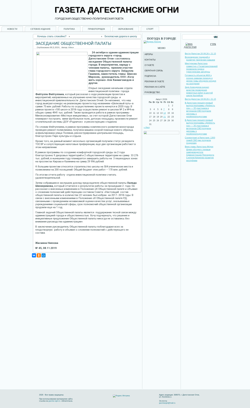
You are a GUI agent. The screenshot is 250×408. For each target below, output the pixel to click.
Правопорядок (96, 29)
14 (164, 113)
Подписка (150, 76)
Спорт (149, 29)
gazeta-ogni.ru (54, 401)
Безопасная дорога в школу (121, 36)
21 (164, 117)
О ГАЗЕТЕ (149, 65)
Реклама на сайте (155, 87)
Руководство (152, 92)
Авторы (149, 54)
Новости (12, 29)
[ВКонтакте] (34, 255)
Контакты (150, 60)
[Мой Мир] (43, 255)
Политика (69, 29)
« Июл (147, 127)
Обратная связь (154, 70)
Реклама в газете (154, 81)
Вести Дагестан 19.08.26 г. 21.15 (200, 99)
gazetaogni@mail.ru (167, 403)
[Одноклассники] (39, 255)
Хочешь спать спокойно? (51, 36)
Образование (125, 29)
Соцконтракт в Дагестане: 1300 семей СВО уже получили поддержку (200, 140)
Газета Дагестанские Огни (117, 9)
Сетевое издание (40, 29)
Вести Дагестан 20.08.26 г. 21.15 (200, 53)
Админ (71, 47)
